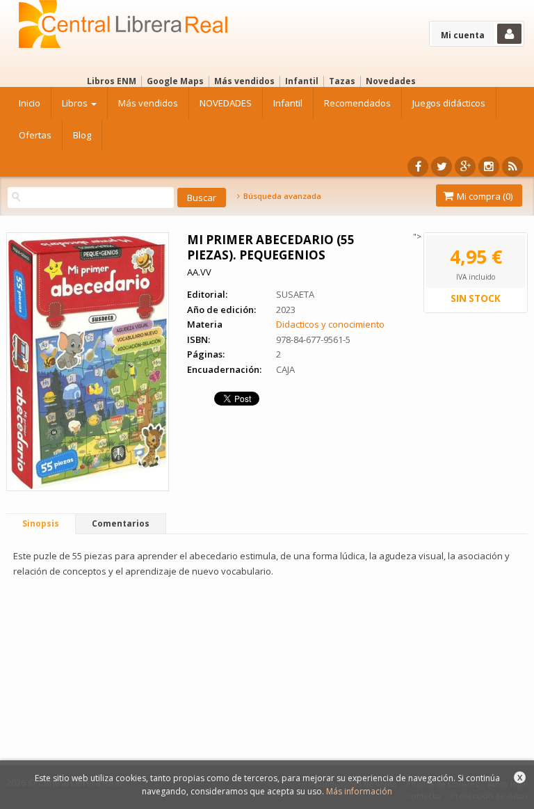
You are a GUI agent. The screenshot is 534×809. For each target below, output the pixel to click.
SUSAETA (295, 294)
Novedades (391, 81)
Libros (76, 103)
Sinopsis (40, 523)
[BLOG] (512, 167)
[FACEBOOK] (417, 167)
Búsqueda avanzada (281, 196)
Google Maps (175, 81)
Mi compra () (483, 196)
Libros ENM (111, 81)
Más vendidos (244, 81)
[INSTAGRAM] (488, 167)
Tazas (342, 81)
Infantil (301, 81)
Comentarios (120, 523)
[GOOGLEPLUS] (465, 167)
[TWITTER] (441, 167)
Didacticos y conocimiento (330, 324)
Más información (359, 791)
